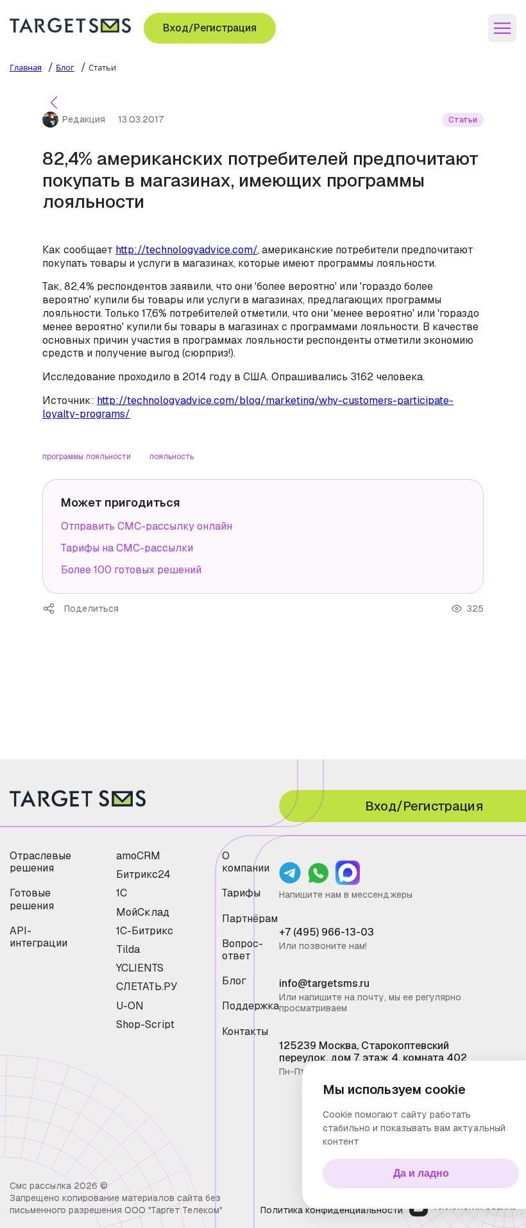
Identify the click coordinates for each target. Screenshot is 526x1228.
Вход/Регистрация (210, 28)
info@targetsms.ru (324, 983)
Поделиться (53, 608)
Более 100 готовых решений (131, 569)
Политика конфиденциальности (331, 1210)
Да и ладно (421, 1173)
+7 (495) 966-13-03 (326, 932)
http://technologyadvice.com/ (186, 250)
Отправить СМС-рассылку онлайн (146, 526)
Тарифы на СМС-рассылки (127, 548)
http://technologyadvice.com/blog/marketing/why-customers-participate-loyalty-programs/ (248, 407)
